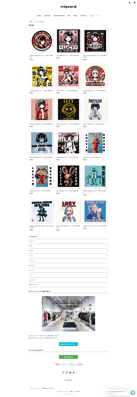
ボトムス (31, 255)
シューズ (31, 270)
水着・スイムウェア (33, 284)
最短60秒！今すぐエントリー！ (68, 344)
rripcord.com (68, 380)
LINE (69, 15)
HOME (39, 15)
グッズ (35, 21)
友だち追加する (68, 357)
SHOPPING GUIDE (59, 15)
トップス (31, 251)
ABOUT (75, 15)
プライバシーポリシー (34, 388)
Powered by (66, 394)
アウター (31, 246)
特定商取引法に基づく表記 (48, 388)
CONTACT (83, 15)
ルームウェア (32, 280)
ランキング (31, 241)
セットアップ (32, 265)
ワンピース (31, 260)
